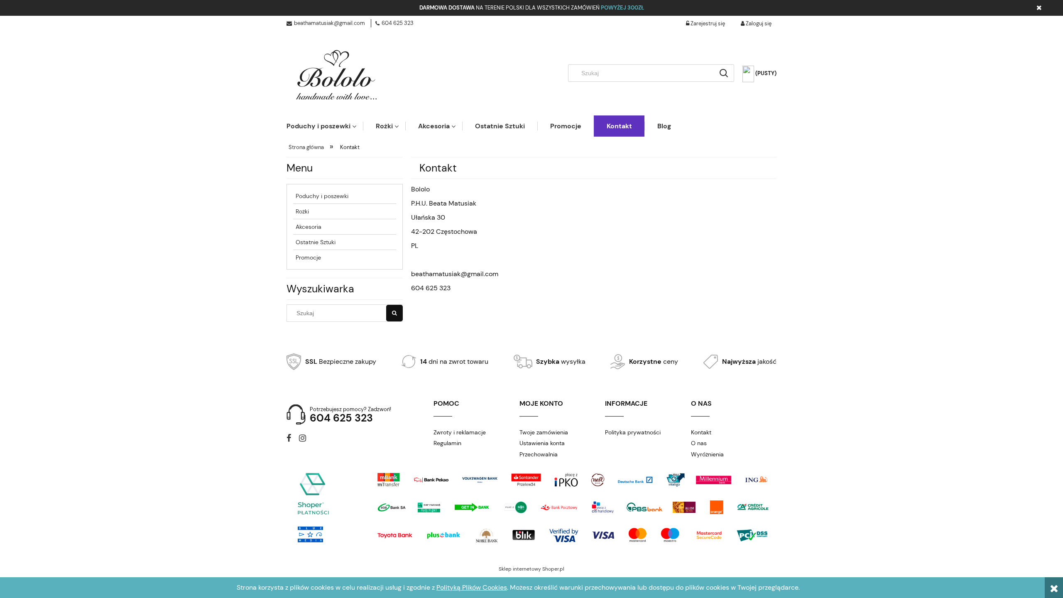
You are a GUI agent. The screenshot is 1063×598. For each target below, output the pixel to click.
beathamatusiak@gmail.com (329, 23)
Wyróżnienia (707, 454)
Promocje (308, 257)
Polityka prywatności (633, 432)
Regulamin (447, 443)
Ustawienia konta (542, 443)
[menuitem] (325, 126)
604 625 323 (398, 23)
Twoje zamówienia (543, 432)
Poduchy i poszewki (322, 196)
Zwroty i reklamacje (460, 432)
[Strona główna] (336, 75)
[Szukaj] (723, 73)
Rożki (302, 211)
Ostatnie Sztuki (316, 242)
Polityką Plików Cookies (471, 587)
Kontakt (701, 432)
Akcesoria (308, 226)
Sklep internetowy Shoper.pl (531, 569)
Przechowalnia (538, 454)
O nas (699, 443)
